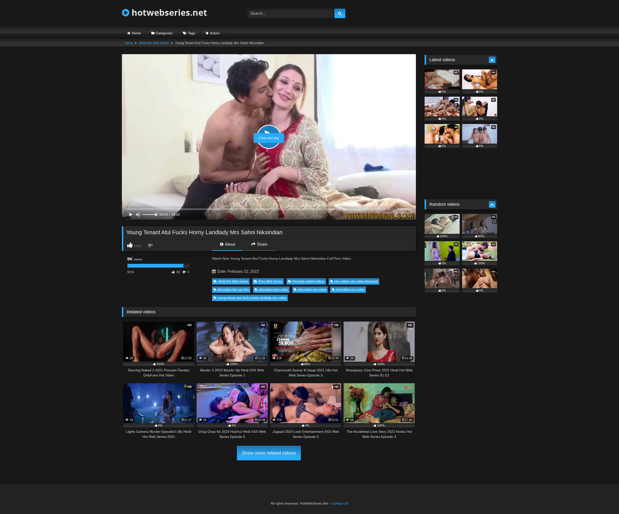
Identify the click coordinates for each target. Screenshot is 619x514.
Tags (191, 33)
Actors (215, 33)
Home (136, 33)
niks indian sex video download (356, 281)
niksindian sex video (312, 289)
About (229, 244)
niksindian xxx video (350, 289)
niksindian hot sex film (233, 289)
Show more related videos (269, 452)
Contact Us (340, 503)
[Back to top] (604, 499)
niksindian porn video (273, 289)
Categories (164, 33)
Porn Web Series (270, 281)
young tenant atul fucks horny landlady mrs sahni (251, 298)
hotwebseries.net (168, 12)
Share (261, 244)
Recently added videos (308, 281)
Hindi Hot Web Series (154, 43)
